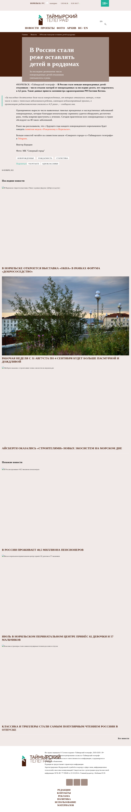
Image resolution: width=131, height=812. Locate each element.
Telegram (22, 138)
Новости (32, 28)
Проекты (48, 28)
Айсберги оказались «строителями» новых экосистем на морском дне (62, 448)
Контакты (64, 793)
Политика (64, 799)
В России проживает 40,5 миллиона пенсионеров (43, 549)
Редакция (63, 790)
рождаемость (45, 158)
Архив (71, 28)
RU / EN (83, 28)
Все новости (123, 738)
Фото (61, 28)
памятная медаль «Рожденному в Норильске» (47, 129)
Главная (25, 35)
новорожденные (25, 158)
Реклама (64, 796)
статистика (62, 158)
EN (101, 21)
